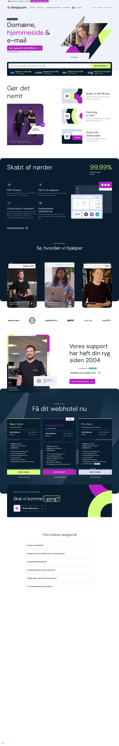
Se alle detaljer (23, 477)
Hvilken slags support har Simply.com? (42, 578)
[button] (22, 285)
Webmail (100, 7)
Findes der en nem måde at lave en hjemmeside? (46, 553)
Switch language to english (40, 1)
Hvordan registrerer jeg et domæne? (41, 570)
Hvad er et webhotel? (35, 545)
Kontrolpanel (108, 7)
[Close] (50, 1)
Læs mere (96, 99)
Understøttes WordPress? (37, 562)
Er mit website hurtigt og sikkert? (40, 586)
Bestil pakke (23, 472)
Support (94, 7)
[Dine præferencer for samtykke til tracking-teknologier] (2, 743)
